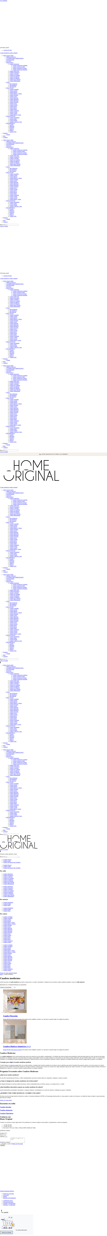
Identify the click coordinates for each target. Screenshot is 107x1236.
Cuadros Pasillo (13, 120)
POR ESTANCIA (10, 116)
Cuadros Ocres (13, 103)
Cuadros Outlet (7, 861)
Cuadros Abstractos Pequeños (20, 69)
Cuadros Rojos (13, 106)
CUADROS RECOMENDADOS (14, 58)
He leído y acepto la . (12, 1143)
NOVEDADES (10, 59)
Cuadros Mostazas (13, 100)
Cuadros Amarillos (14, 89)
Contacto (5, 137)
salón (85, 1059)
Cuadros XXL (13, 131)
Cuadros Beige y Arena (15, 115)
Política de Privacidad (17, 1143)
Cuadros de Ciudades (14, 75)
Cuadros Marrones (14, 99)
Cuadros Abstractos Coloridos (20, 65)
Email (1, 1135)
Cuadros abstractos (6, 1110)
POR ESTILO (9, 62)
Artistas (8, 134)
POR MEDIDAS (10, 123)
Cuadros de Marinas (14, 76)
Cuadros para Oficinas (14, 79)
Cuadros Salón (13, 119)
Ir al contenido (3, 0)
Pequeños (11, 127)
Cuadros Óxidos (13, 105)
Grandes (11, 124)
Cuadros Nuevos (7, 859)
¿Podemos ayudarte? (5, 1142)
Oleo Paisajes (12, 86)
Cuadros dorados (5, 1107)
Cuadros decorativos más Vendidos (11, 862)
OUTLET (8, 61)
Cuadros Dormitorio (14, 117)
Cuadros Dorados (13, 95)
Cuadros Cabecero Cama (15, 122)
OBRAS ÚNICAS (11, 57)
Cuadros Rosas (13, 107)
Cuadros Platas (13, 109)
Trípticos (11, 129)
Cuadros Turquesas (14, 110)
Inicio (1, 974)
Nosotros (5, 133)
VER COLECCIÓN (8, 55)
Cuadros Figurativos (14, 72)
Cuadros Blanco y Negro (15, 93)
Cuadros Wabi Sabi (14, 71)
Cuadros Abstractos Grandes (20, 68)
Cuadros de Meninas (14, 78)
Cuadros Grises (13, 96)
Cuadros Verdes (13, 112)
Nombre (2, 1133)
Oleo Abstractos (13, 83)
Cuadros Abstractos (14, 64)
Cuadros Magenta (13, 98)
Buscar (1, 224)
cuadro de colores (14, 1065)
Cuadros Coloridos (14, 74)
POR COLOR (9, 88)
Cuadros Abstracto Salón (19, 67)
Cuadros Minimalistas (14, 81)
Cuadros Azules (13, 91)
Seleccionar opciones (16, 1019)
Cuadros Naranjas (13, 102)
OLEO (8, 82)
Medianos (11, 126)
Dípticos (11, 130)
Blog (4, 136)
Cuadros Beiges (13, 92)
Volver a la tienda (6, 1232)
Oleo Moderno (13, 85)
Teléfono (2, 1136)
